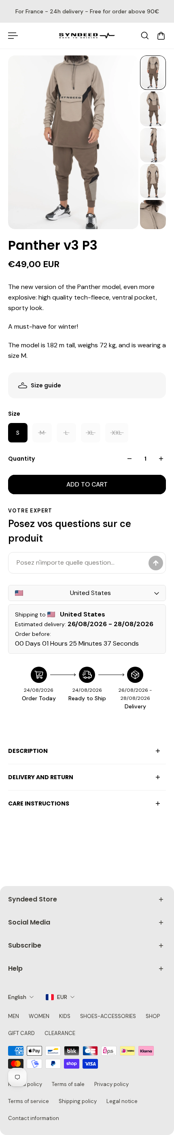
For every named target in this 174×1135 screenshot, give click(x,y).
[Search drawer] (145, 36)
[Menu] (13, 36)
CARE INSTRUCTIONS (38, 803)
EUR (62, 997)
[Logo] (87, 36)
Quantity (21, 459)
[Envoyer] (156, 563)
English (17, 997)
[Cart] (161, 36)
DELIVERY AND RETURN (40, 777)
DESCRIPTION (28, 751)
